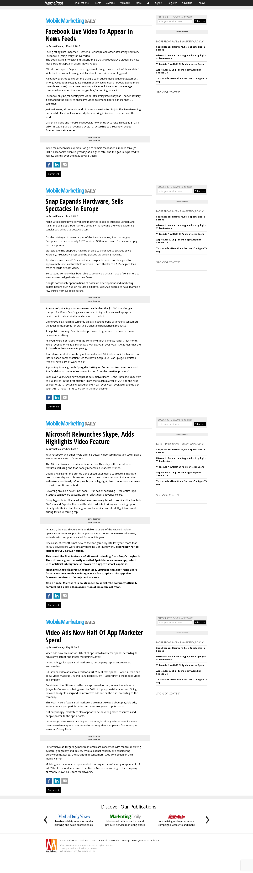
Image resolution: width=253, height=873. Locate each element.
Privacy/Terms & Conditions (145, 840)
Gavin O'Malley (57, 46)
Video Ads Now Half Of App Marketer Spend (180, 64)
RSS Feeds (114, 840)
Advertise (187, 2)
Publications (82, 2)
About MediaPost (68, 840)
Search (148, 3)
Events (97, 2)
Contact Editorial (99, 840)
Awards (110, 2)
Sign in (158, 2)
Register (172, 2)
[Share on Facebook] (49, 164)
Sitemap (126, 840)
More (139, 2)
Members (125, 2)
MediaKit (84, 840)
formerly (51, 771)
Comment (53, 173)
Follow (201, 2)
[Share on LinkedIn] (57, 164)
